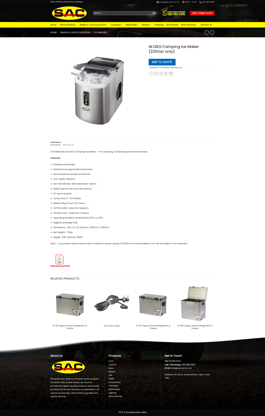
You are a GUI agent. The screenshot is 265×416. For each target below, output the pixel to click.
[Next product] (207, 32)
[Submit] (154, 13)
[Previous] (50, 309)
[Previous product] (212, 32)
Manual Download (60, 266)
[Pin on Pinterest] (166, 73)
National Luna (176, 67)
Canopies (116, 24)
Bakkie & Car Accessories (93, 24)
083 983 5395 (188, 364)
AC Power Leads (112, 326)
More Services (188, 24)
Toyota (112, 364)
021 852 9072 (175, 361)
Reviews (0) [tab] (68, 145)
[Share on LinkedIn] (171, 73)
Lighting (112, 392)
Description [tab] (55, 145)
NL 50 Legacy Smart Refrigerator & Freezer (153, 327)
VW (110, 375)
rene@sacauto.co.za (181, 368)
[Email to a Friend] (161, 73)
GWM (111, 378)
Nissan (112, 371)
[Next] (214, 309)
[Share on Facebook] (151, 73)
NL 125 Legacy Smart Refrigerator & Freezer (195, 327)
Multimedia (131, 24)
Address (169, 374)
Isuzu (111, 368)
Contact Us (206, 24)
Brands (145, 24)
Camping (159, 24)
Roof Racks (172, 24)
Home (53, 24)
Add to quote (162, 62)
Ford (111, 361)
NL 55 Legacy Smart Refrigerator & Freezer (70, 327)
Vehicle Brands (67, 24)
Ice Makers (100, 32)
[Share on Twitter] (156, 73)
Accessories (115, 382)
